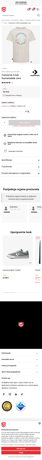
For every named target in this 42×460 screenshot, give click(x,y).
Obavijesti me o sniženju (13, 95)
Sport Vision (6, 20)
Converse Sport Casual (11, 270)
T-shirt (5, 23)
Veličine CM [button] (21, 106)
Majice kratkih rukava (33, 20)
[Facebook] (4, 394)
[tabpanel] (21, 44)
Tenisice (5, 268)
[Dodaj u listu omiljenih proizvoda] (30, 263)
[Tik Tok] (22, 394)
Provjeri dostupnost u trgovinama (16, 173)
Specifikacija (7, 160)
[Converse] (35, 73)
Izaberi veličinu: (8, 102)
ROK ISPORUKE (21, 2)
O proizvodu (7, 166)
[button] (21, 15)
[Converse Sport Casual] (18, 251)
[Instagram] (10, 394)
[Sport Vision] (4, 9)
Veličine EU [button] (5, 106)
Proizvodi (14, 20)
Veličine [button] (13, 106)
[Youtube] (16, 394)
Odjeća (21, 20)
